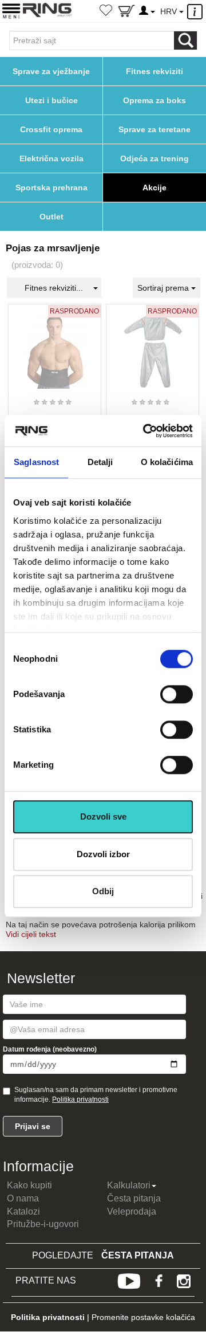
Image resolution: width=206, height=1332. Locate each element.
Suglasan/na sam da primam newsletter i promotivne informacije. (95, 1094)
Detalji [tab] (100, 462)
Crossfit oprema (51, 129)
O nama (23, 1198)
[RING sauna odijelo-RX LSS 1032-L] (152, 346)
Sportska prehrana (51, 187)
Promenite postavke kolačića (143, 1317)
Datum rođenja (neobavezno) (50, 1049)
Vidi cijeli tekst (31, 934)
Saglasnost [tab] (36, 462)
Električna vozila (51, 158)
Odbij (103, 891)
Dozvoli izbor (103, 854)
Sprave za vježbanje (51, 71)
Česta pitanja (134, 1198)
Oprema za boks (154, 100)
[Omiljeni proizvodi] (105, 11)
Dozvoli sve (103, 816)
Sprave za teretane (154, 129)
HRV (169, 11)
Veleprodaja (131, 1211)
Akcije (154, 187)
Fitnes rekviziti (154, 71)
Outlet (51, 216)
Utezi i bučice (51, 100)
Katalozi (23, 1211)
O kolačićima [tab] (167, 462)
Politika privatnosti (80, 1099)
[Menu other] (196, 11)
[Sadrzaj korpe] (126, 13)
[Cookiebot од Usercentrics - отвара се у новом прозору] (145, 430)
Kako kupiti (29, 1185)
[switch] (176, 694)
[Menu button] (11, 11)
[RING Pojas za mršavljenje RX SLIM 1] (54, 346)
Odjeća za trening (154, 158)
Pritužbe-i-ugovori (43, 1224)
